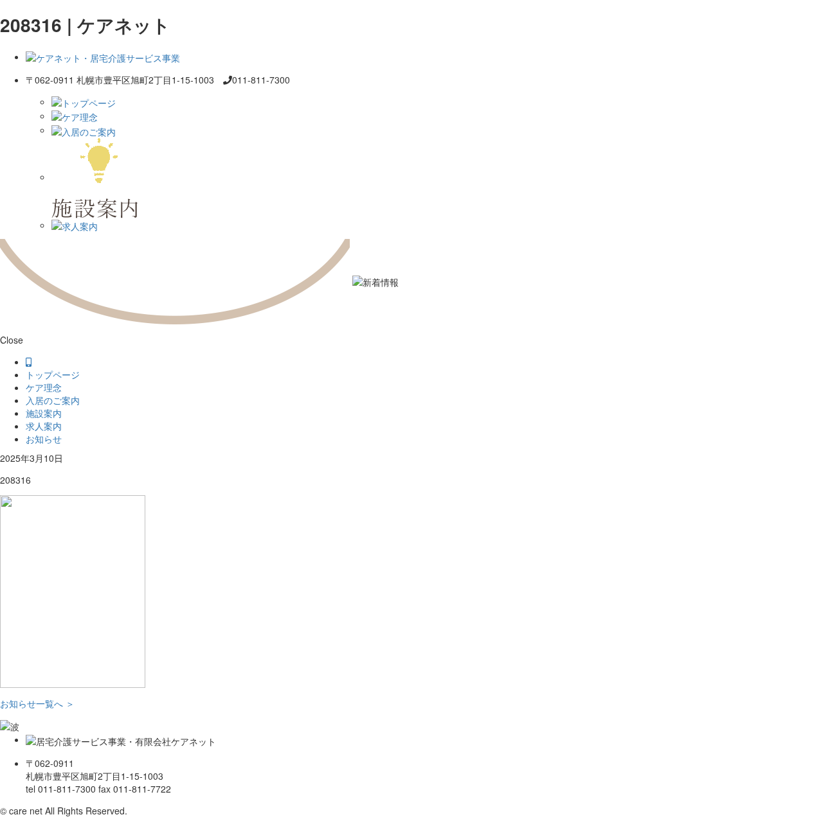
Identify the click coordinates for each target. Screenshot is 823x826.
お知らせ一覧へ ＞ (37, 703)
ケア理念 (44, 387)
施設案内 (44, 413)
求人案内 (44, 425)
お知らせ (44, 438)
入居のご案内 (53, 400)
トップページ (53, 374)
